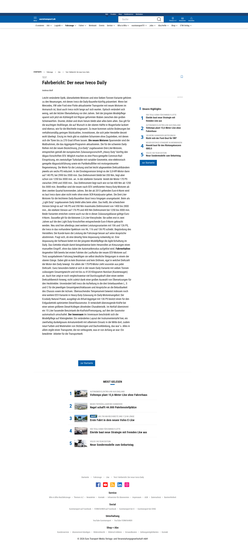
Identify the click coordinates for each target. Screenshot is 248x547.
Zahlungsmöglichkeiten (149, 532)
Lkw (107, 477)
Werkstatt (92, 25)
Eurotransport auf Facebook (80, 509)
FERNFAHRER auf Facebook (105, 509)
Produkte (113, 14)
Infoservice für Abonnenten (118, 497)
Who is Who (122, 25)
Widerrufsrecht (99, 532)
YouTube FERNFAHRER (123, 520)
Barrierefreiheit (170, 497)
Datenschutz (156, 497)
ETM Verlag (184, 25)
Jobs (151, 25)
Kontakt (101, 497)
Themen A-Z (78, 497)
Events (101, 25)
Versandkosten (131, 532)
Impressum (136, 497)
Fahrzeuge (69, 25)
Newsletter (91, 497)
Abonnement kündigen (81, 532)
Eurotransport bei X (126, 509)
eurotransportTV (138, 25)
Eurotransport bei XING (147, 509)
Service (110, 25)
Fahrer (81, 25)
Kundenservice (128, 14)
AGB (146, 497)
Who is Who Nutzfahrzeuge (60, 497)
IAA (48, 25)
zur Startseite (87, 363)
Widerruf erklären (115, 532)
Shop (120, 14)
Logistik (57, 25)
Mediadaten (139, 14)
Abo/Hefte (162, 25)
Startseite (85, 477)
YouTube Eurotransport (102, 520)
